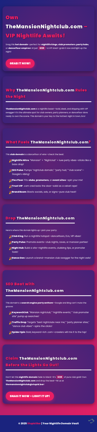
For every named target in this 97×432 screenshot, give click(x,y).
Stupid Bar (34, 423)
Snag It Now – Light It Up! (30, 396)
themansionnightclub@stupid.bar (25, 384)
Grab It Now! (20, 63)
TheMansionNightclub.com (44, 26)
